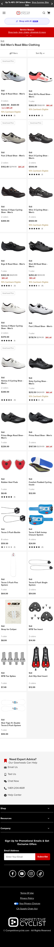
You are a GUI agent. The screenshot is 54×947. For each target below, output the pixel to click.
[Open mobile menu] (4, 13)
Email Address (11, 850)
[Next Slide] (52, 3)
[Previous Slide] (2, 3)
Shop (3, 808)
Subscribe (42, 856)
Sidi (2, 41)
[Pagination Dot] (23, 35)
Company (6, 828)
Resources (6, 818)
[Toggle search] (44, 13)
